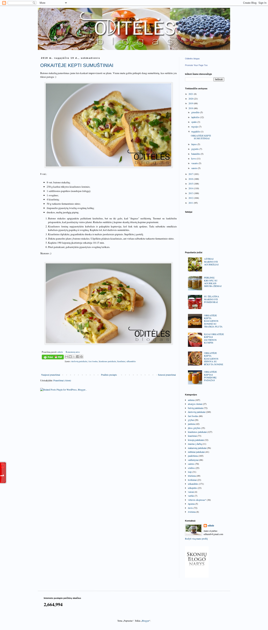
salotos (191, 463)
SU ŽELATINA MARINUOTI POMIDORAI (211, 299)
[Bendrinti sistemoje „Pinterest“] (81, 357)
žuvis (190, 507)
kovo (194, 158)
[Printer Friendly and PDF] (53, 357)
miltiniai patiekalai (196, 451)
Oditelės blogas (192, 58)
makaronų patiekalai (197, 447)
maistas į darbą (195, 443)
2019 (191, 103)
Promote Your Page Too (196, 65)
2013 (191, 193)
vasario (195, 163)
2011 (191, 202)
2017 (191, 173)
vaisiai (191, 491)
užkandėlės (131, 361)
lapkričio (195, 117)
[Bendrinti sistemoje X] (74, 357)
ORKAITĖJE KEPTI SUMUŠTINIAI (76, 65)
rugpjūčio (196, 131)
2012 (191, 197)
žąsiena (191, 503)
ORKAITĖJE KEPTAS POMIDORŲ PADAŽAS (210, 376)
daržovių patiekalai (79, 361)
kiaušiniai (121, 361)
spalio (194, 121)
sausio (194, 168)
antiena (191, 399)
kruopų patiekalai (196, 439)
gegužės (195, 148)
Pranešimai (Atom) (62, 380)
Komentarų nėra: (73, 352)
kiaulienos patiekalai (107, 361)
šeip (190, 471)
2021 (191, 93)
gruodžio (195, 112)
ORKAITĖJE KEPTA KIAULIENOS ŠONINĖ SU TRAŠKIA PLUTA (213, 321)
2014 (191, 188)
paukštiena (193, 455)
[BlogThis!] (70, 357)
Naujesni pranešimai (50, 374)
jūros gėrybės (194, 427)
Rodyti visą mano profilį (196, 538)
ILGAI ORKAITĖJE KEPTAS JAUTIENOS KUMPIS (214, 338)
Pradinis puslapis (109, 374)
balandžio (196, 153)
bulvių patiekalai (195, 407)
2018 (191, 108)
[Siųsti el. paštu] (66, 357)
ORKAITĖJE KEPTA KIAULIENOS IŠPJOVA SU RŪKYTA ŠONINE (213, 358)
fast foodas (93, 361)
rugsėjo (195, 126)
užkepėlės (192, 487)
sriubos (191, 467)
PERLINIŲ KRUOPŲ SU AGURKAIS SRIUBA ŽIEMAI (213, 281)
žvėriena (192, 511)
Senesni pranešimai (167, 374)
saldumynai (193, 459)
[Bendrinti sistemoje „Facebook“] (78, 357)
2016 (191, 178)
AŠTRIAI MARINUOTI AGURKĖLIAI (211, 261)
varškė (191, 495)
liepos (194, 144)
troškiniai (192, 479)
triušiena (192, 475)
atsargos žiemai (195, 403)
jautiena (191, 423)
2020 (191, 98)
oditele (211, 525)
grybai (191, 419)
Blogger (145, 620)
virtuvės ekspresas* (197, 499)
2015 (191, 183)
